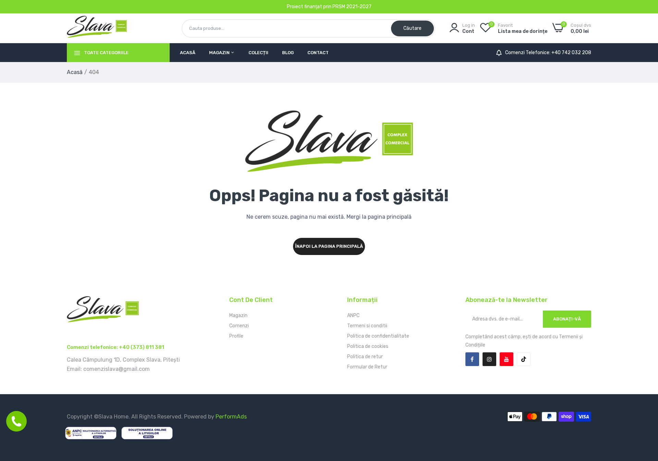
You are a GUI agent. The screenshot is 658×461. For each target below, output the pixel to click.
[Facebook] (472, 359)
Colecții (258, 52)
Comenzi (239, 326)
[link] (644, 411)
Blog (288, 52)
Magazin (220, 52)
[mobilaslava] (97, 28)
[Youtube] (506, 359)
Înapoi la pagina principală (329, 246)
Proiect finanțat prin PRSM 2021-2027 (329, 7)
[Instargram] (489, 359)
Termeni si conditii (367, 326)
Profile (236, 336)
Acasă (187, 52)
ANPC (353, 315)
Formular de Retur (367, 367)
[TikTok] (524, 359)
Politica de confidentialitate (378, 336)
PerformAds (231, 416)
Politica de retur (365, 357)
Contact (318, 52)
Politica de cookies (367, 346)
